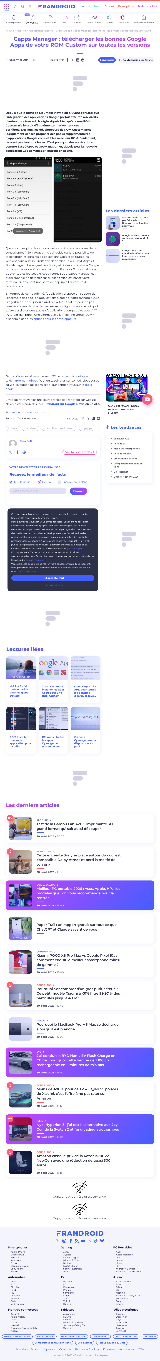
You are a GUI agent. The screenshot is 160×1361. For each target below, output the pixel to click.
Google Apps (63, 30)
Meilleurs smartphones (127, 448)
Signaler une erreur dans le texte (26, 412)
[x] (10, 452)
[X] (57, 1240)
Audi (13, 1281)
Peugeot (15, 1295)
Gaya (118, 1319)
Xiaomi (14, 1271)
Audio (117, 1277)
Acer (118, 1251)
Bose (118, 1284)
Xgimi (66, 1301)
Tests (97, 6)
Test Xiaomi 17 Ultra (126, 1336)
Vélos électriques (125, 1309)
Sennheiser (122, 1298)
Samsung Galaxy (20, 1266)
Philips (67, 1290)
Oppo (14, 1263)
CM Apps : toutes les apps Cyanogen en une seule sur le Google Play (53, 742)
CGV (141, 1349)
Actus (86, 6)
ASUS (66, 1251)
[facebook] (17, 452)
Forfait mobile (147, 6)
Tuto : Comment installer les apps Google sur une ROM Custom (53, 691)
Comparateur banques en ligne (53, 1342)
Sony (66, 1295)
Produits (43, 820)
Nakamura (121, 1325)
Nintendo (68, 1263)
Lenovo (120, 1260)
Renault (15, 1298)
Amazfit (15, 1314)
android (32, 428)
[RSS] (76, 1240)
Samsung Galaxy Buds (128, 1295)
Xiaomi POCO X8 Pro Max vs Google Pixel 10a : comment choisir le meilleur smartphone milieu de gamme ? (78, 960)
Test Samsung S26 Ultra (111, 1342)
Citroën (15, 1287)
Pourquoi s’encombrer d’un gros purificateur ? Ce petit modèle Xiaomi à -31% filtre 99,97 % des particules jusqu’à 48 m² (78, 993)
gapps (88, 428)
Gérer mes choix (53, 585)
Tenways (120, 1328)
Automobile (16, 1277)
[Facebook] (70, 1240)
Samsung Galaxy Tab (74, 1325)
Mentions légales (28, 1349)
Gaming (66, 1247)
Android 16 (150, 1336)
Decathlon (121, 1316)
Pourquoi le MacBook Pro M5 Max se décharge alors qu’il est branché (78, 1026)
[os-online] (24, 452)
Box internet (121, 471)
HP (117, 1266)
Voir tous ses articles (78, 452)
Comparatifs (45, 951)
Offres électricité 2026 (126, 476)
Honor (119, 1263)
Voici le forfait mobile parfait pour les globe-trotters (19, 691)
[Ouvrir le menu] (6, 6)
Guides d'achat (46, 884)
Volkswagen (17, 1304)
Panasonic (69, 1287)
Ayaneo (67, 1254)
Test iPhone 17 (100, 1336)
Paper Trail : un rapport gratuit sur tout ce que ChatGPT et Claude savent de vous (77, 927)
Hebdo (46, 482)
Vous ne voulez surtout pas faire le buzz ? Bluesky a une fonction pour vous (135, 221)
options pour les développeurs (54, 319)
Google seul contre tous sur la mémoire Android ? (135, 238)
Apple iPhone (18, 1251)
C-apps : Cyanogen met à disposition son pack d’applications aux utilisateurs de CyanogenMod (85, 742)
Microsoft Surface (125, 1268)
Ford (13, 1290)
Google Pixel (17, 1254)
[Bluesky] (102, 1240)
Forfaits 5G (120, 443)
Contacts (65, 1349)
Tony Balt (26, 441)
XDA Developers (26, 418)
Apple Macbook (124, 1254)
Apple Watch (18, 1316)
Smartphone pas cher (126, 458)
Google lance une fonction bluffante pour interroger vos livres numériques (135, 254)
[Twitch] (89, 1240)
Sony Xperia (17, 1268)
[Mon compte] (30, 6)
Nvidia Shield (70, 1266)
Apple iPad (69, 1314)
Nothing (120, 1292)
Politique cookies (27, 571)
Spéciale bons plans (74, 482)
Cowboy (120, 1314)
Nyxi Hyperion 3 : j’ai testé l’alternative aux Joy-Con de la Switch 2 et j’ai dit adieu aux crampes (78, 1127)
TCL (65, 1298)
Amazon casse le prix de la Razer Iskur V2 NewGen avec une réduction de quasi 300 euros (73, 1160)
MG (12, 1292)
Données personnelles (119, 1349)
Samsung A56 (121, 438)
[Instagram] (64, 1240)
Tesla (13, 1301)
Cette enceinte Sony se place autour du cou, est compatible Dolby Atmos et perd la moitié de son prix (79, 860)
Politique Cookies (87, 1349)
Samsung (68, 1292)
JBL (118, 1290)
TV (62, 1277)
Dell (118, 1257)
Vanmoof (121, 1330)
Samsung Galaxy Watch (24, 1328)
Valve (66, 1271)
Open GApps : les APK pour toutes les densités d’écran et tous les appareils (85, 691)
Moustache (122, 1322)
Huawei (15, 1257)
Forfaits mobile (122, 453)
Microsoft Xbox (71, 1260)
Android (21, 30)
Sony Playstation (72, 1268)
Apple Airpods (123, 1281)
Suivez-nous (107, 60)
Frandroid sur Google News (65, 404)
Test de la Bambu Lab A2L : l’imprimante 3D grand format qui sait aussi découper (75, 826)
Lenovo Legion (71, 1257)
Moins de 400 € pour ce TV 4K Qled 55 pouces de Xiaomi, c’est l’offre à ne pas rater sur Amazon (77, 1094)
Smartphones (18, 1247)
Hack (14, 428)
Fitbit (14, 1319)
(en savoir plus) (75, 548)
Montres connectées (23, 1309)
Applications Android (41, 30)
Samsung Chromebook (128, 1271)
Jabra (119, 1287)
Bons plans (126, 6)
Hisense (67, 1281)
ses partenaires (34, 560)
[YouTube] (83, 1240)
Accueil (10, 30)
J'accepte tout (54, 578)
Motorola (16, 1260)
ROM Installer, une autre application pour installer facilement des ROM (20, 742)
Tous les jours (21, 482)
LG (64, 1284)
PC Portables (122, 1247)
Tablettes (67, 1309)
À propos (49, 1349)
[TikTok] (95, 1240)
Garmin (15, 1322)
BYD (13, 1284)
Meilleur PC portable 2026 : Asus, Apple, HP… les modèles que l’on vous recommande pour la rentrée (78, 893)
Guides (109, 6)
